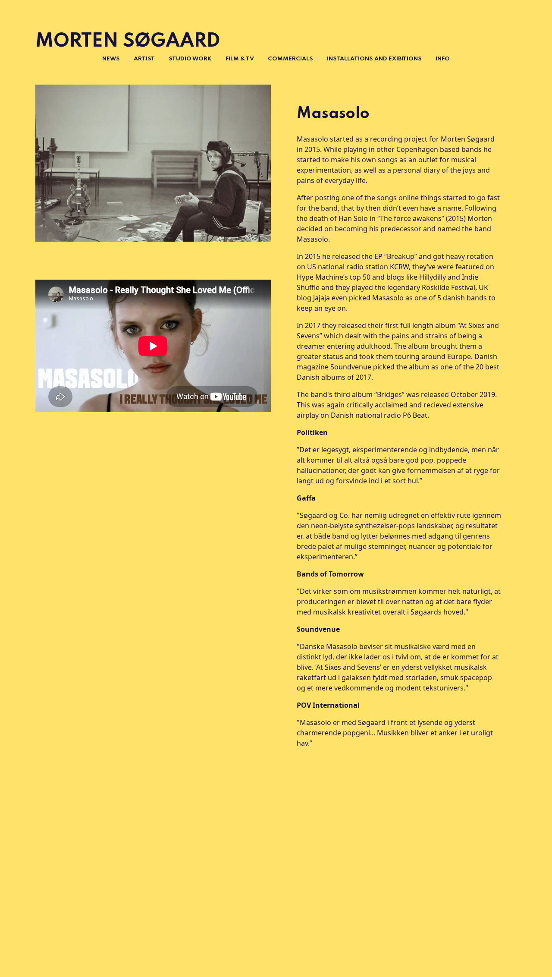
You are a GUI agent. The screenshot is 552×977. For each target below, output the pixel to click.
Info (443, 59)
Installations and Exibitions (374, 59)
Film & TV (240, 59)
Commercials (290, 59)
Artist (144, 59)
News (111, 59)
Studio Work (190, 59)
